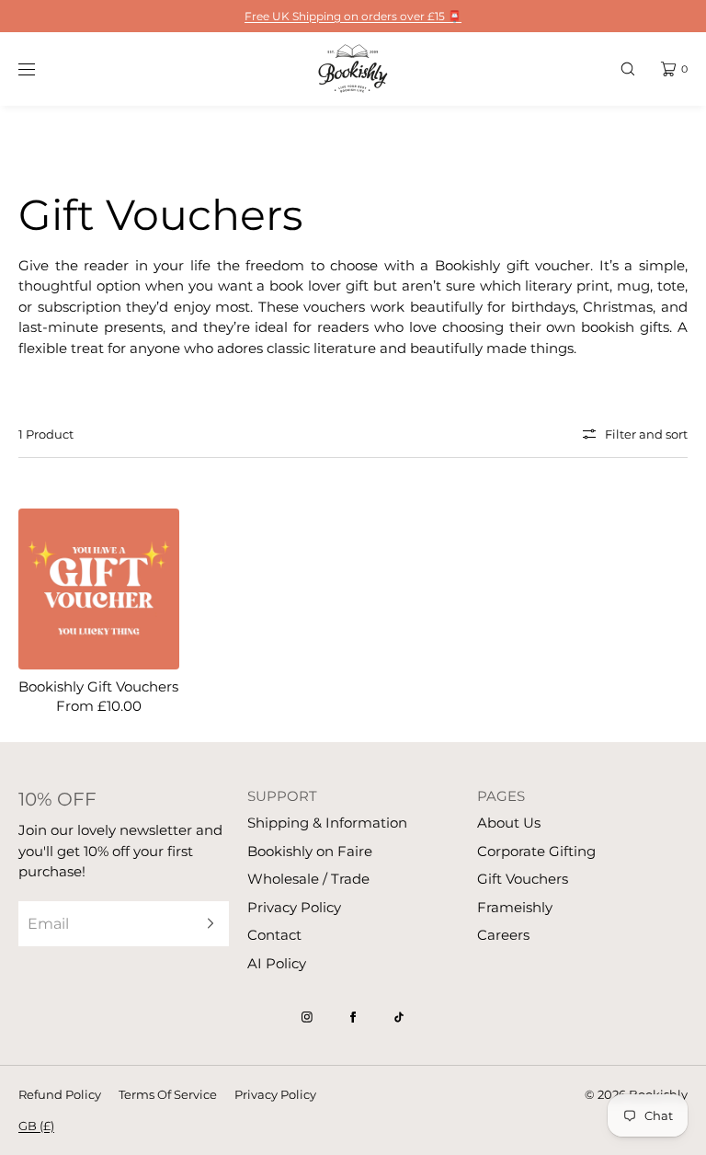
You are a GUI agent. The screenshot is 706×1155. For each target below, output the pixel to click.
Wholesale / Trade (308, 878)
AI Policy (276, 963)
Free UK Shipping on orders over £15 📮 (353, 16)
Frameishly (514, 907)
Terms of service (168, 1094)
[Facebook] (353, 1017)
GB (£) (36, 1125)
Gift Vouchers (522, 878)
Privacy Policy (294, 907)
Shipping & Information (327, 822)
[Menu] (40, 68)
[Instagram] (307, 1017)
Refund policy (59, 1094)
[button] (628, 68)
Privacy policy (275, 1094)
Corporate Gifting (536, 851)
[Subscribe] (206, 923)
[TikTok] (399, 1017)
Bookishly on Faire (309, 851)
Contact (274, 934)
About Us (509, 822)
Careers (503, 934)
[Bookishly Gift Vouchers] (98, 589)
